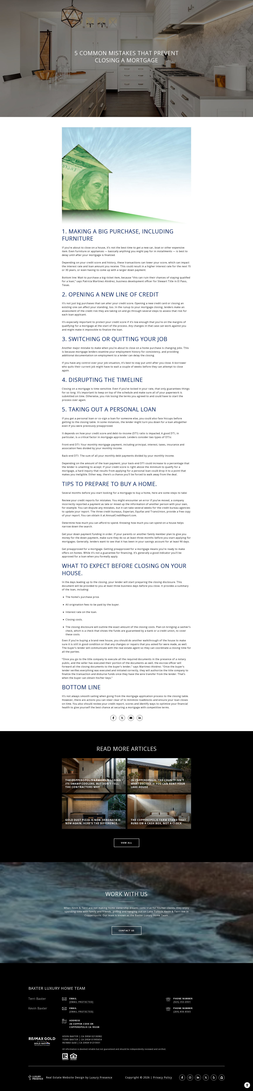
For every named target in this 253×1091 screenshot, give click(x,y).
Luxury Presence (100, 1077)
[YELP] (214, 1077)
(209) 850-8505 (182, 1011)
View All (126, 842)
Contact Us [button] (126, 930)
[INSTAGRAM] (190, 1077)
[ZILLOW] (222, 1077)
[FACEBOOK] (182, 1077)
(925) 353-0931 (182, 1001)
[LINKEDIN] (198, 1077)
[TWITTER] (206, 1077)
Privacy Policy (162, 1077)
